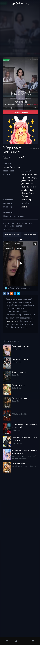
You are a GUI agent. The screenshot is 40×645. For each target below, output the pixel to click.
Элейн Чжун (30, 177)
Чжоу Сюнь (26, 174)
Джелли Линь (27, 180)
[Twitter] (18, 293)
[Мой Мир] (15, 293)
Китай (21, 157)
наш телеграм (12, 321)
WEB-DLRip (26, 199)
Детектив (15, 167)
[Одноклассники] (11, 293)
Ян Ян (24, 206)
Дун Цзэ (25, 183)
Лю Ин (33, 186)
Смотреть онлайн (21, 112)
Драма (6, 167)
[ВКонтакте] (4, 293)
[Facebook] (8, 293)
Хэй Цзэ (25, 190)
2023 (13, 157)
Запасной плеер (29, 234)
